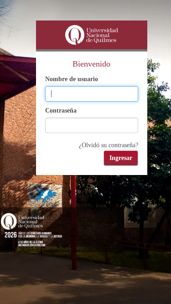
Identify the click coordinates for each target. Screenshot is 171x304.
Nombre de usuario (71, 79)
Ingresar (120, 158)
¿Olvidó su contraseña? (108, 145)
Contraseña (61, 110)
